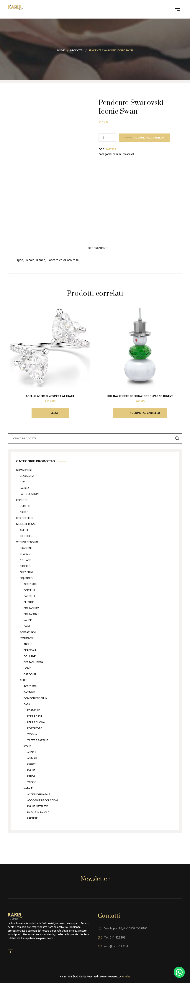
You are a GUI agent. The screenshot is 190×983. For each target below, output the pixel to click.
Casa (27, 704)
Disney (31, 764)
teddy (31, 782)
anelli (24, 530)
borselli (29, 590)
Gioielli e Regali (26, 523)
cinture (29, 602)
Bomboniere (24, 470)
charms (25, 553)
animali (32, 758)
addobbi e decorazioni (42, 800)
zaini (27, 626)
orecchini (26, 572)
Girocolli (26, 536)
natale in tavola (38, 812)
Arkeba (126, 976)
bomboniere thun (35, 698)
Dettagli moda (34, 662)
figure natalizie (37, 806)
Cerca (177, 438)
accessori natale (38, 794)
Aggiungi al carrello (149, 137)
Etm (22, 482)
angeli (31, 752)
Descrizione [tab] (97, 248)
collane (117, 154)
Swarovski (129, 154)
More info (52, 367)
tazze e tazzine (37, 740)
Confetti (22, 500)
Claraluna (27, 475)
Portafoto (34, 728)
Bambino (29, 692)
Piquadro (26, 578)
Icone (27, 746)
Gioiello (25, 566)
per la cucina (36, 722)
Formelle (33, 710)
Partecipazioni (29, 493)
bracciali (26, 548)
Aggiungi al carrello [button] (145, 412)
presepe (32, 818)
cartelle (30, 596)
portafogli (31, 614)
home (27, 668)
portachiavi (31, 608)
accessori (30, 584)
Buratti (25, 505)
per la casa (34, 716)
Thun (23, 680)
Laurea (24, 487)
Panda (31, 776)
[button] (179, 972)
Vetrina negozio (27, 542)
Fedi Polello (24, 518)
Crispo (24, 512)
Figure (31, 770)
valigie (28, 620)
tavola (32, 734)
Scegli (54, 412)
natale (28, 788)
